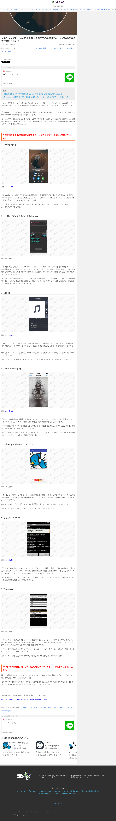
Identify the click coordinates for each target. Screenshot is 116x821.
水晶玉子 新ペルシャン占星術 (49, 794)
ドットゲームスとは (42, 776)
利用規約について (65, 776)
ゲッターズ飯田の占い (71, 791)
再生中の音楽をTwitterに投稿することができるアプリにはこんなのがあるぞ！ (34, 94)
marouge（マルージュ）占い (50, 791)
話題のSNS (47, 48)
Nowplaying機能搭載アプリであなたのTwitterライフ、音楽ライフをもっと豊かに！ (36, 97)
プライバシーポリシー (87, 776)
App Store (9, 187)
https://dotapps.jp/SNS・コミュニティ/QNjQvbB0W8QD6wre (24, 699)
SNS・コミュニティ (30, 48)
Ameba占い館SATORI (69, 794)
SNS (40, 48)
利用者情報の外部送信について (76, 776)
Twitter (55, 48)
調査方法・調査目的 (53, 776)
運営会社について (99, 776)
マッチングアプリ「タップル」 (27, 791)
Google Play (9, 560)
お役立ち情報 (59, 6)
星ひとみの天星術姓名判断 (90, 791)
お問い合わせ (58, 803)
